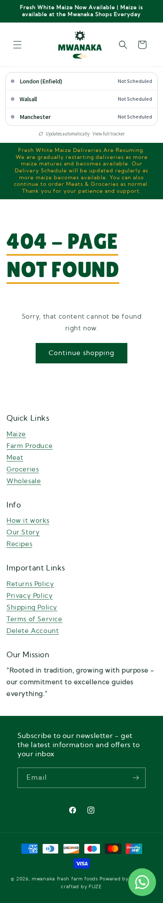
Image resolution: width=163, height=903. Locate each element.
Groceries (23, 469)
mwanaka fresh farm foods (65, 879)
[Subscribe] (135, 778)
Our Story (23, 532)
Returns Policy (30, 584)
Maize (16, 434)
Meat (15, 458)
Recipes (19, 544)
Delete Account (33, 631)
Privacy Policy (30, 596)
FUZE (95, 886)
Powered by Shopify (125, 879)
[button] (17, 44)
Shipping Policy (32, 607)
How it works (28, 520)
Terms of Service (35, 619)
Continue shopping (81, 353)
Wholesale (24, 481)
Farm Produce (30, 446)
